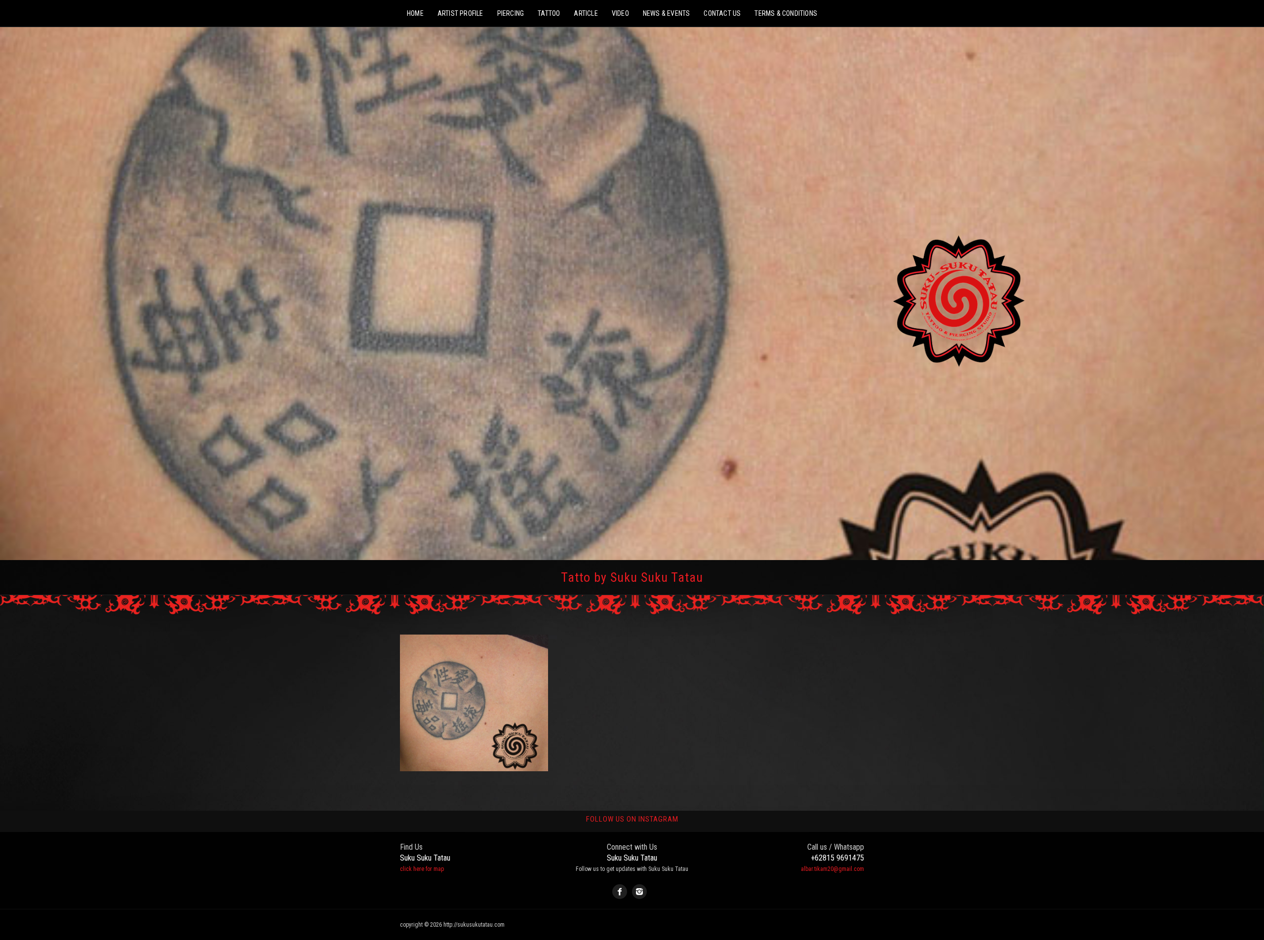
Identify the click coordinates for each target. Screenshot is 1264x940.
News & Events (666, 13)
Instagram (639, 891)
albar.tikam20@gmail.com (832, 868)
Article (585, 13)
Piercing (510, 13)
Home (415, 13)
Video (620, 13)
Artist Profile (460, 13)
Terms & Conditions (785, 13)
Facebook (619, 891)
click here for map (422, 868)
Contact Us (722, 13)
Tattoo (549, 13)
